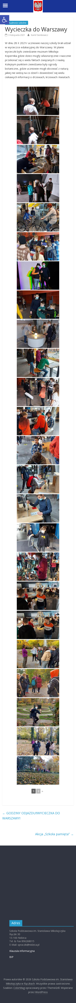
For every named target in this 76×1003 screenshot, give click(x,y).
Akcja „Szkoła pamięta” (54, 834)
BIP (11, 957)
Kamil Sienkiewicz (39, 35)
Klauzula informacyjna (22, 951)
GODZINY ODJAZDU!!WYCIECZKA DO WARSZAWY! (31, 815)
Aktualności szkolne (16, 22)
